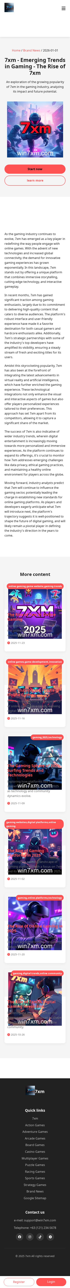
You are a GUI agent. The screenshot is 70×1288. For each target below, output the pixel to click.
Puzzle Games (35, 1165)
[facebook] (19, 1237)
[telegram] (50, 1237)
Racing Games (35, 1172)
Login (51, 1282)
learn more (35, 180)
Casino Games (35, 1152)
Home (16, 50)
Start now (35, 169)
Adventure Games (35, 1132)
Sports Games (35, 1178)
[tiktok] (40, 1237)
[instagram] (30, 1237)
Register (19, 1282)
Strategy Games (35, 1185)
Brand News (31, 50)
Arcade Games (35, 1138)
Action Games (35, 1125)
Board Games (35, 1145)
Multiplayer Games (35, 1158)
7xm (35, 1118)
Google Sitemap (35, 1198)
